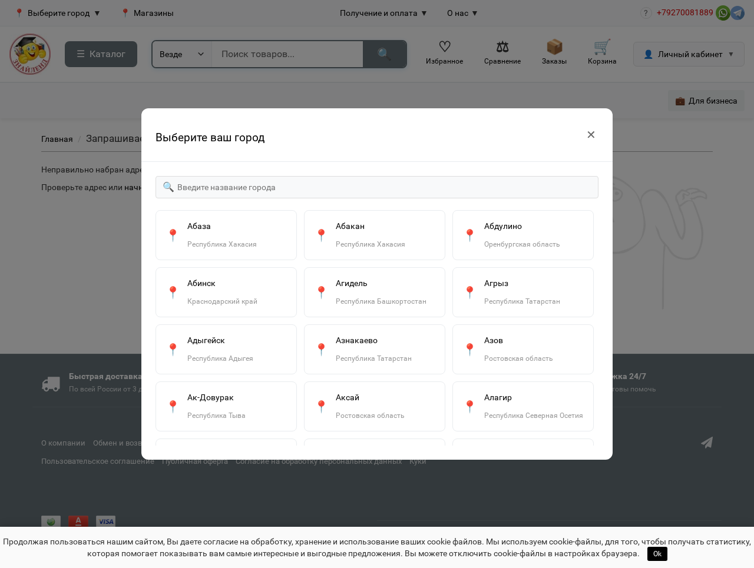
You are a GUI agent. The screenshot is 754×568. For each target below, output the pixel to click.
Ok (657, 554)
